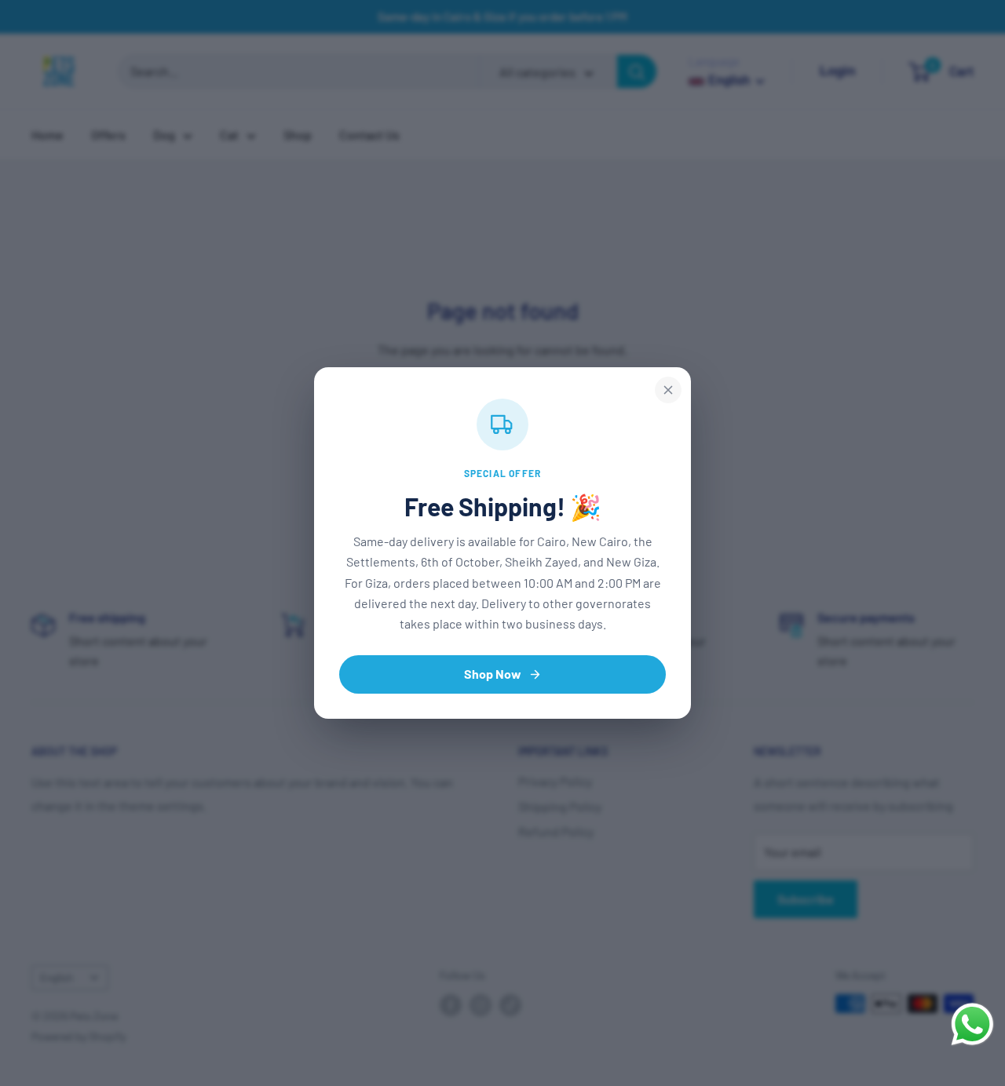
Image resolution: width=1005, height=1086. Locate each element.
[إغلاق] (668, 390)
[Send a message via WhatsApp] (972, 1024)
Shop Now (492, 673)
